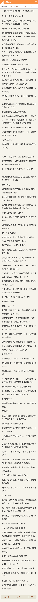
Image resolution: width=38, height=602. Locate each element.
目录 (18, 597)
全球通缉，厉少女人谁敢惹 (23, 6)
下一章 (30, 597)
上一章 (6, 597)
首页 (10, 6)
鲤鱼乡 (7, 2)
